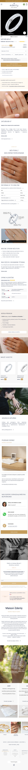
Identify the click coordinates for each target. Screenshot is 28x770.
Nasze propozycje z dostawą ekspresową (11, 59)
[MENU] (2, 4)
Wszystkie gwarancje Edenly (7, 75)
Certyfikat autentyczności (7, 72)
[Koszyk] (26, 4)
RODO (18, 744)
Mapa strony (22, 742)
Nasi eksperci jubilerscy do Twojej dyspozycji (17, 86)
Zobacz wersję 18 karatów (14, 332)
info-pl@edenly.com (15, 753)
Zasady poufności (12, 744)
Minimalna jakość (5, 197)
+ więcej (24, 587)
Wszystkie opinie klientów (6, 300)
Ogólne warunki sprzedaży (13, 742)
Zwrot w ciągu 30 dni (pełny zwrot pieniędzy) (10, 69)
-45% (11, 45)
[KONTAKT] (24, 4)
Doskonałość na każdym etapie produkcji (11, 188)
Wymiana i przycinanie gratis (7, 71)
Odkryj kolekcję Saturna (7, 429)
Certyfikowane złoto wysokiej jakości (9, 203)
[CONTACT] (15, 756)
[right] (24, 32)
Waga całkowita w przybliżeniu (7, 200)
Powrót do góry (14, 761)
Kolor (2, 195)
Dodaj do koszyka (15, 64)
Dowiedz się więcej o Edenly (13, 640)
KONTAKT (4, 742)
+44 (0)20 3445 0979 (12, 526)
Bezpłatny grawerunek (19, 54)
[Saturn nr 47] (14, 22)
